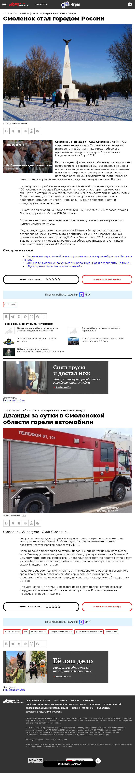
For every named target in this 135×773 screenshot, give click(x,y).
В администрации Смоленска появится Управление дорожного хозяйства (37, 329)
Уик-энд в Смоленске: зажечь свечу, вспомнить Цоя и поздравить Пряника (78, 263)
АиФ (24, 515)
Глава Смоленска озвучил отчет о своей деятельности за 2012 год (102, 339)
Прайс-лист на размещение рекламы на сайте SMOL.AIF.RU (56, 704)
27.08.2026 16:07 (11, 410)
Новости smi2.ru (14, 400)
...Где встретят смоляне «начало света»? (53, 266)
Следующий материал (69, 764)
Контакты (95, 704)
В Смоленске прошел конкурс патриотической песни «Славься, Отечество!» (40, 350)
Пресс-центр (60, 700)
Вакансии (88, 700)
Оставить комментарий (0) (107, 279)
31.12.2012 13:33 (10, 13)
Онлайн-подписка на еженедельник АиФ (47, 708)
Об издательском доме (38, 700)
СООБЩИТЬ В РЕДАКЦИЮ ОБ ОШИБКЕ (44, 712)
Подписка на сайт (113, 704)
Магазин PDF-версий (82, 708)
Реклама (75, 700)
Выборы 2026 (103, 708)
